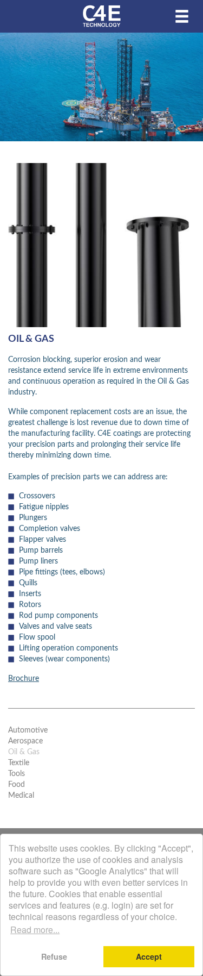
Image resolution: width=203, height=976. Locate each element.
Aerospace (25, 741)
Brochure (23, 679)
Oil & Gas (24, 752)
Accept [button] (149, 956)
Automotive (28, 730)
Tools (16, 774)
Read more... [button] (35, 929)
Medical (21, 795)
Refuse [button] (54, 956)
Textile (18, 763)
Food (16, 785)
